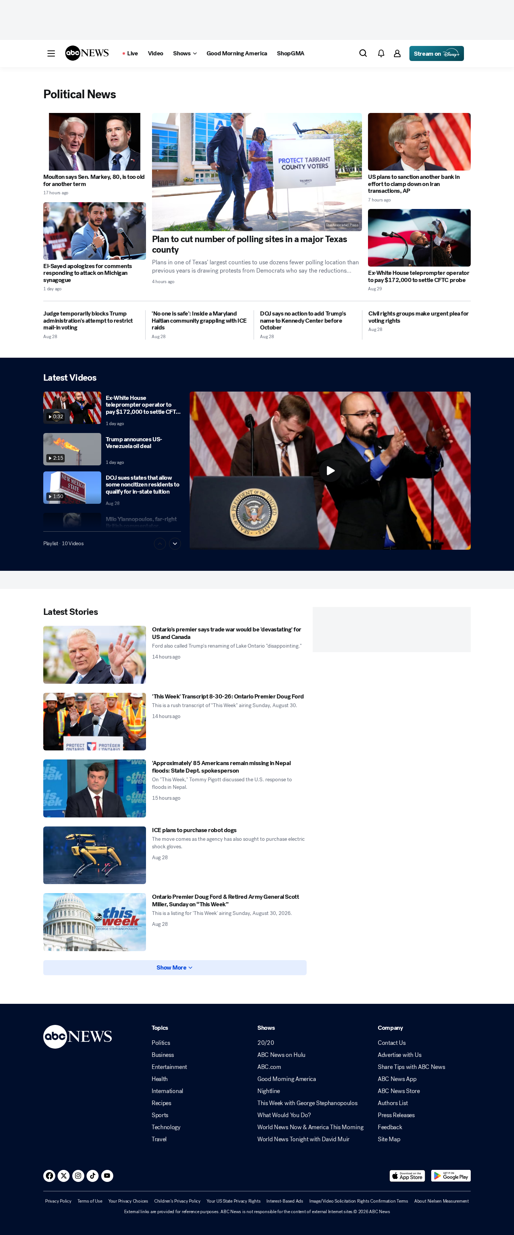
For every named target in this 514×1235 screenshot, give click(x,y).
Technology (166, 1127)
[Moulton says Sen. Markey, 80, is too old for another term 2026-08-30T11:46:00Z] (94, 142)
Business (162, 1055)
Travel (159, 1139)
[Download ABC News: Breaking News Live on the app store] (407, 1176)
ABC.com (269, 1067)
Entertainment (169, 1067)
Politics (161, 1043)
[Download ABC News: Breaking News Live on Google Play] (451, 1176)
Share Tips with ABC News (411, 1067)
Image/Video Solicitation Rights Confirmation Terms (358, 1201)
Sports (160, 1115)
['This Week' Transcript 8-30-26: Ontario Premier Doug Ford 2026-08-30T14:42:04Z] (94, 722)
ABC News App (397, 1079)
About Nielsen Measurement (441, 1201)
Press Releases (396, 1115)
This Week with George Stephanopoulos (307, 1103)
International (167, 1091)
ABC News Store (399, 1091)
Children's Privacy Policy (177, 1201)
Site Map (389, 1139)
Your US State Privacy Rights (233, 1201)
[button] (51, 53)
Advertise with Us (399, 1055)
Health (160, 1079)
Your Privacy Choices (128, 1201)
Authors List (393, 1103)
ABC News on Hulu (281, 1055)
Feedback (390, 1127)
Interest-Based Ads (284, 1201)
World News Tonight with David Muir (303, 1139)
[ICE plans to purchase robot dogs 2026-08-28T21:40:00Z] (94, 855)
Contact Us (392, 1043)
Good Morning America (286, 1079)
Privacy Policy (58, 1201)
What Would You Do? (283, 1115)
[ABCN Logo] (87, 53)
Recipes (161, 1103)
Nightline (268, 1091)
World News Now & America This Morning (310, 1127)
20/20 (265, 1043)
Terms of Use (90, 1201)
